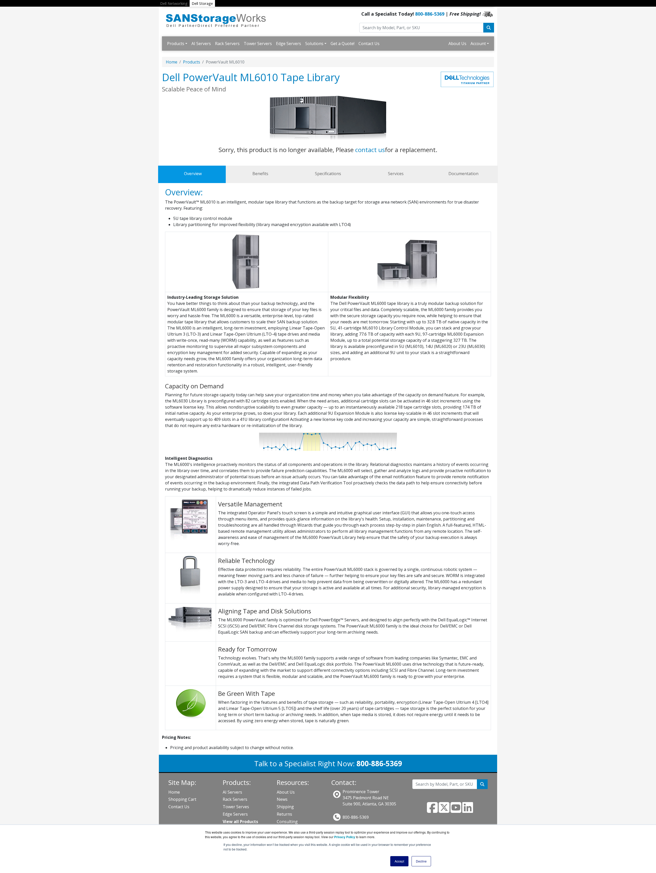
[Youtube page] (455, 810)
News (282, 799)
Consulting (287, 821)
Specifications (328, 173)
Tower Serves (236, 807)
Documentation (463, 173)
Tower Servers (258, 43)
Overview (193, 173)
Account (478, 43)
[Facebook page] (432, 810)
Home (171, 62)
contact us (370, 149)
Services (396, 173)
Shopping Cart (182, 799)
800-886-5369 (429, 14)
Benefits (260, 173)
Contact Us (369, 43)
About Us (457, 43)
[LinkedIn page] (467, 810)
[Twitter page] (444, 810)
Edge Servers (288, 43)
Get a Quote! (342, 43)
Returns (284, 814)
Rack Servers (227, 43)
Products (175, 43)
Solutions (314, 43)
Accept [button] (399, 861)
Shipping (285, 807)
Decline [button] (421, 861)
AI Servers (201, 43)
